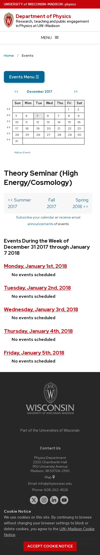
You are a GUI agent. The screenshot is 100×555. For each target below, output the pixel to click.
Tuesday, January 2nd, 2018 (37, 287)
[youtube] (64, 500)
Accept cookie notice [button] (50, 546)
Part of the (50, 430)
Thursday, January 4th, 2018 (38, 331)
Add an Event (22, 152)
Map (48, 477)
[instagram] (44, 500)
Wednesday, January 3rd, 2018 (41, 309)
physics (70, 4)
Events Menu (24, 77)
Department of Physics (43, 16)
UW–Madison (33, 4)
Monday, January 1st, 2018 (35, 266)
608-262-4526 (56, 489)
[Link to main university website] (50, 415)
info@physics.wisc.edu (55, 483)
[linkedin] (54, 500)
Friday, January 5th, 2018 (34, 352)
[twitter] (34, 500)
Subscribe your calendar (35, 217)
